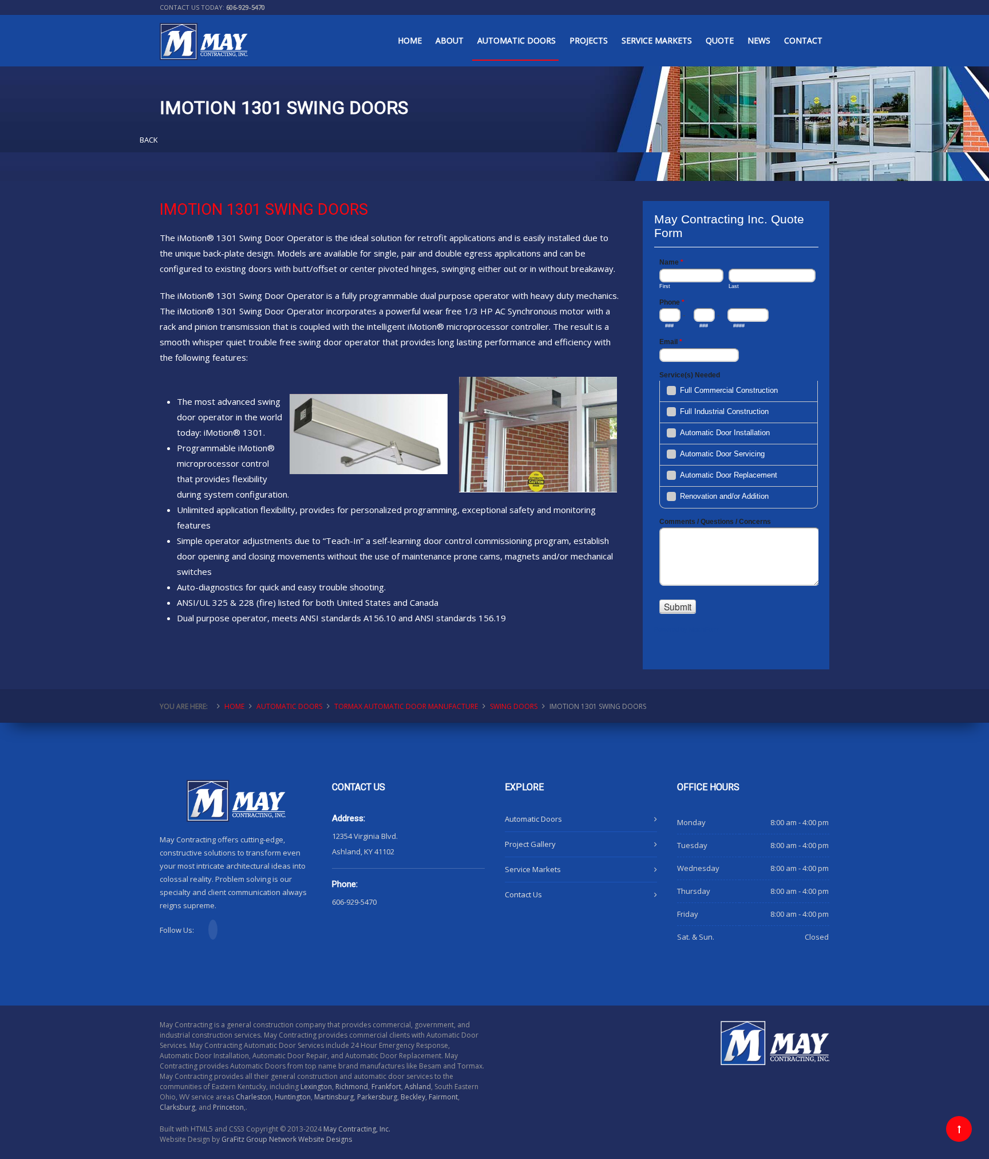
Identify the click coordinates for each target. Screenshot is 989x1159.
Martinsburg (334, 1097)
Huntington (293, 1097)
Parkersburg (377, 1097)
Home (234, 706)
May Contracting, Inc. (356, 1129)
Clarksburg (177, 1107)
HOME (410, 40)
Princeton (228, 1107)
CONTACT (803, 40)
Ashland (418, 1086)
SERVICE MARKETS (657, 40)
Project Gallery (530, 844)
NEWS (758, 40)
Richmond (351, 1086)
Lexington (316, 1086)
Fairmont (443, 1097)
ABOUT (450, 40)
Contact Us (523, 894)
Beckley (413, 1097)
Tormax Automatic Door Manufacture (406, 706)
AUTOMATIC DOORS (516, 40)
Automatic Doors (533, 819)
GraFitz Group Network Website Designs (286, 1139)
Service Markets (533, 869)
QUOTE (720, 40)
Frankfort (386, 1086)
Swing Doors (513, 706)
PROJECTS (588, 40)
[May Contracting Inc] (204, 33)
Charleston (253, 1097)
